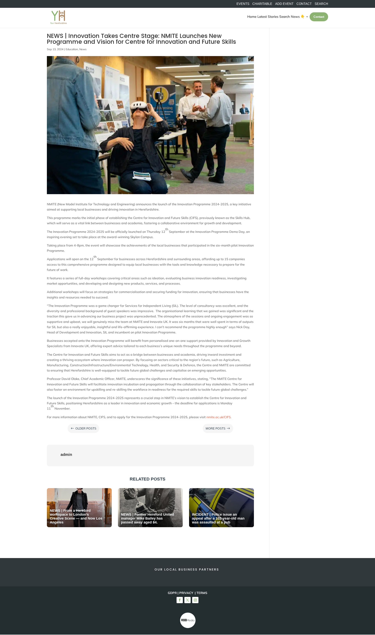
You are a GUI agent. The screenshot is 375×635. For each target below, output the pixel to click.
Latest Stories (267, 16)
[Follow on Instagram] (195, 600)
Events (243, 3)
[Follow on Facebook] (180, 600)
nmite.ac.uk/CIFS (218, 417)
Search (284, 16)
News (83, 49)
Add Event (284, 3)
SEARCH (321, 3)
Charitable (262, 3)
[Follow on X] (187, 600)
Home (251, 16)
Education (72, 49)
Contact (304, 3)
